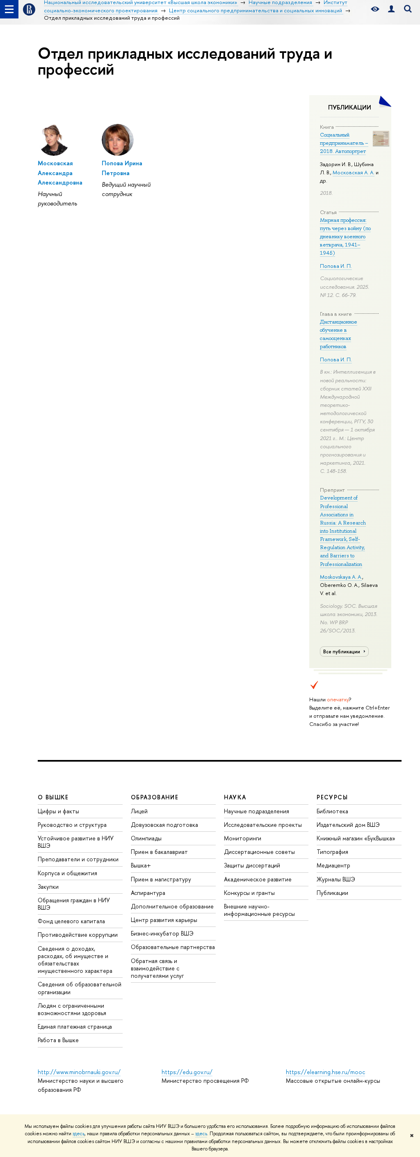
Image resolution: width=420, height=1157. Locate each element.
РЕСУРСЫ (332, 797)
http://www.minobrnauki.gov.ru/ (79, 1072)
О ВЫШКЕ (53, 797)
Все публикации (342, 651)
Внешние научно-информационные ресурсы (259, 909)
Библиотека (332, 811)
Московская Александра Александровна (60, 173)
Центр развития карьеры (164, 920)
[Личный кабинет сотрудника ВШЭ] (391, 9)
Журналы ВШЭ (336, 879)
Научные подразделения (256, 811)
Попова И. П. (336, 265)
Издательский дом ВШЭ (348, 824)
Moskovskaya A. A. (341, 576)
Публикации (332, 893)
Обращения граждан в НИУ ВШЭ (74, 903)
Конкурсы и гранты (249, 893)
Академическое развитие (258, 879)
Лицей (139, 811)
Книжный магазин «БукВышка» (356, 838)
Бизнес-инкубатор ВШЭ (162, 933)
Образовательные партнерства (173, 947)
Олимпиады (146, 838)
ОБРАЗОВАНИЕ (154, 797)
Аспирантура (148, 893)
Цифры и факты (58, 811)
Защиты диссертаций (252, 865)
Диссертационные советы (259, 852)
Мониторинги (242, 838)
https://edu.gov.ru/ (187, 1072)
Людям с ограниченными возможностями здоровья (72, 1009)
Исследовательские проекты (263, 824)
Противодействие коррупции (78, 934)
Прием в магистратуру (161, 879)
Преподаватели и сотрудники (78, 859)
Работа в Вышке (58, 1040)
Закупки (48, 886)
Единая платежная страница (75, 1026)
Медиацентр (333, 865)
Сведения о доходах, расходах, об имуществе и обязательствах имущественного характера (75, 960)
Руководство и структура (72, 824)
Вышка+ (141, 865)
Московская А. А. (353, 172)
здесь (78, 1133)
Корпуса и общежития (67, 873)
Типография (332, 852)
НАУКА (235, 797)
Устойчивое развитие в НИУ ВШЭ (76, 841)
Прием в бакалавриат (159, 852)
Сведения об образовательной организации (79, 987)
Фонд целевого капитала (71, 921)
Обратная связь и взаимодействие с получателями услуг (157, 968)
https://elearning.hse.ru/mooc (325, 1072)
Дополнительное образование (172, 906)
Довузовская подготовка (164, 824)
